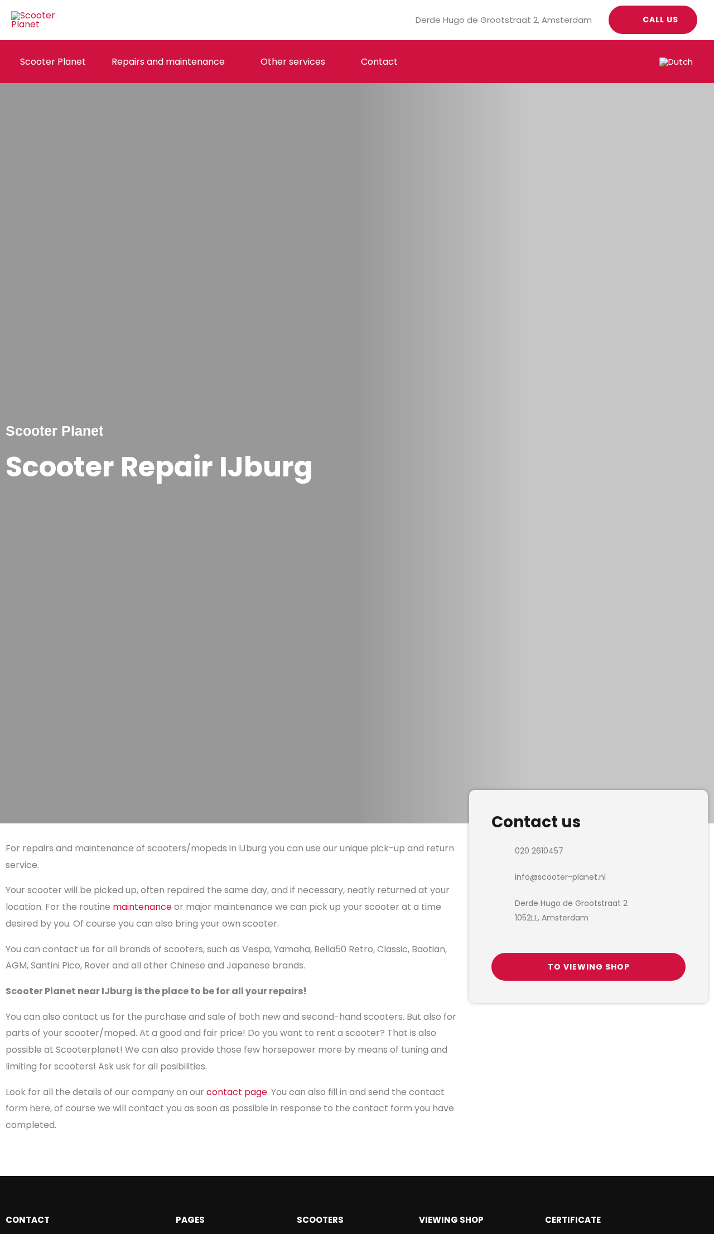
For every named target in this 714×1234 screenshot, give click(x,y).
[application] (230, 61)
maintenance (142, 906)
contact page (236, 1092)
